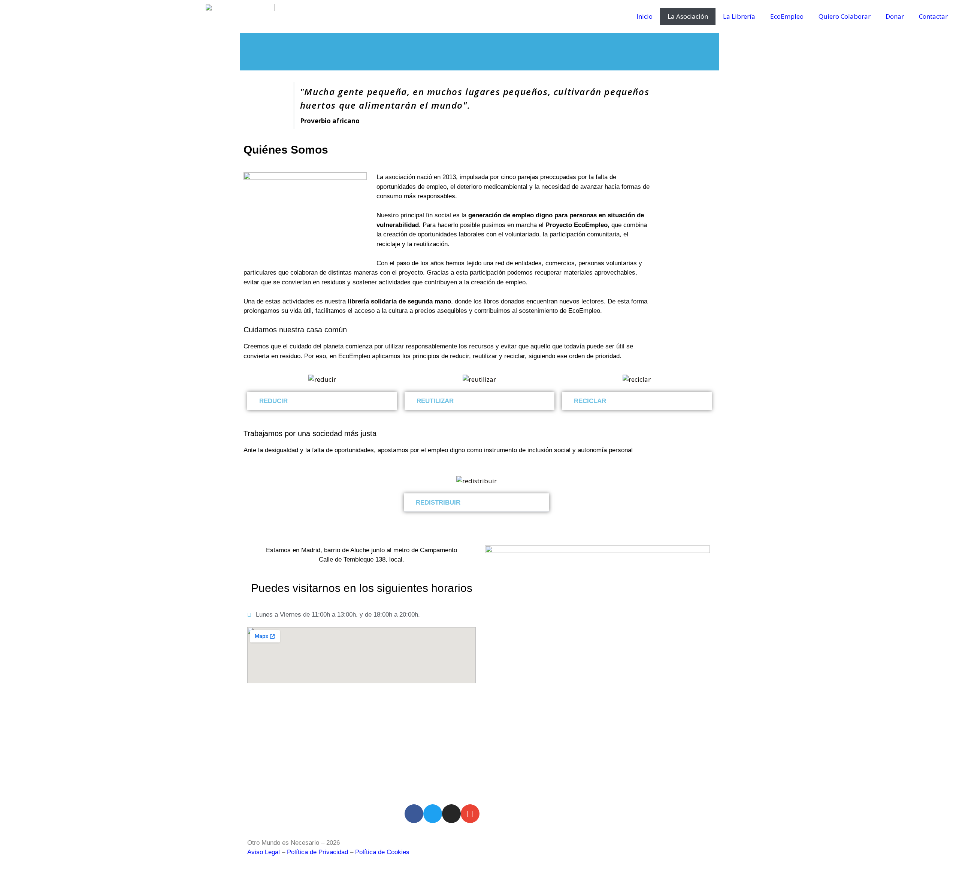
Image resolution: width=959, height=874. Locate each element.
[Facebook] (414, 813)
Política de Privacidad (317, 852)
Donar (895, 16)
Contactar (933, 16)
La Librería (739, 16)
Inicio (644, 16)
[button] (322, 401)
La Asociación (688, 16)
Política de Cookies (382, 852)
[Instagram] (451, 813)
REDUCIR (273, 401)
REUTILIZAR (435, 401)
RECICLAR (590, 401)
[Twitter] (432, 813)
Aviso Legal (263, 852)
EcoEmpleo (787, 16)
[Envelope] (470, 813)
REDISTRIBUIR (438, 502)
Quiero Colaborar (845, 16)
